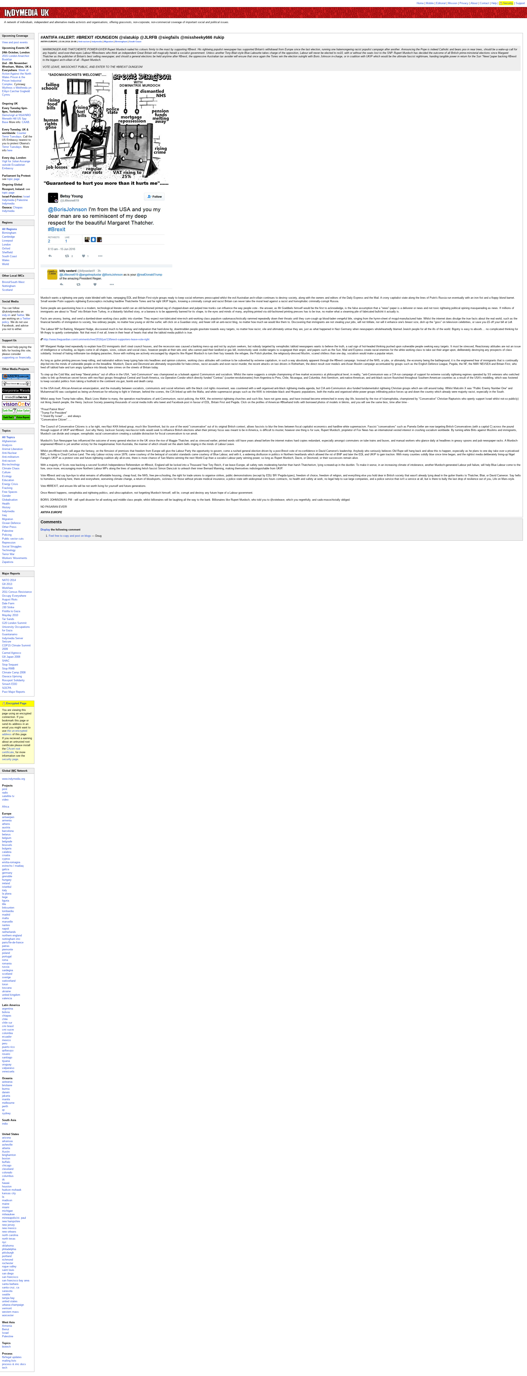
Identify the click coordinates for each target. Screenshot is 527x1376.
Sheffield (7, 252)
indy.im (6, 315)
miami (5, 1207)
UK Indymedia (39, 10)
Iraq (4, 515)
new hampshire (11, 1221)
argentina (7, 1008)
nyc (4, 1242)
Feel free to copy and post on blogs (70, 535)
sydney (6, 1113)
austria (6, 827)
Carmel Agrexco (11, 652)
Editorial (441, 3)
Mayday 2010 (10, 615)
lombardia (8, 911)
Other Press (9, 526)
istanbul (6, 886)
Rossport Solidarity (13, 680)
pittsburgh (8, 1252)
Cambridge (8, 236)
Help (494, 3)
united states (9, 1301)
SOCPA (6, 687)
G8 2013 (7, 584)
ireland (6, 883)
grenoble (7, 876)
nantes (6, 925)
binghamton (9, 1154)
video (5, 799)
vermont (7, 1308)
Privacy (464, 3)
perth (5, 1106)
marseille (7, 921)
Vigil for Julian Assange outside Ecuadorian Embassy (16, 165)
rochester (7, 1263)
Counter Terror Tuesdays (14, 134)
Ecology (7, 476)
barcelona (8, 830)
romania (7, 963)
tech (4, 1367)
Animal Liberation (12, 449)
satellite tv (8, 796)
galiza (5, 869)
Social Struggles (12, 546)
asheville (7, 1144)
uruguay (7, 1064)
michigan (7, 1210)
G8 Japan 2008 (11, 656)
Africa (5, 806)
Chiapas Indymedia (12, 209)
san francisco (10, 1277)
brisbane (7, 1085)
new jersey (8, 1224)
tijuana (6, 1061)
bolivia (6, 1012)
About (474, 3)
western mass (10, 1311)
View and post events (15, 42)
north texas (8, 1238)
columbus (8, 1176)
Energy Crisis (10, 484)
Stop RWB (8, 668)
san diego (8, 1273)
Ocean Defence (11, 523)
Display (45, 529)
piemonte (7, 949)
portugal (7, 956)
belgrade (7, 841)
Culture (6, 472)
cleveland (7, 1169)
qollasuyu (7, 1050)
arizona (6, 1137)
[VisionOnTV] (16, 405)
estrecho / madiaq (12, 865)
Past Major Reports (13, 691)
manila (6, 1099)
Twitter (20, 315)
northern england (12, 935)
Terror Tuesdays (11, 146)
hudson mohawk (11, 1189)
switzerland (8, 980)
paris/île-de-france (12, 942)
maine (5, 1203)
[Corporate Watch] (16, 392)
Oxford (6, 248)
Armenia (7, 1325)
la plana (6, 893)
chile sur (7, 1022)
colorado (7, 1172)
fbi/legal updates (12, 1357)
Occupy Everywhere (14, 595)
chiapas (6, 1015)
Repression (8, 542)
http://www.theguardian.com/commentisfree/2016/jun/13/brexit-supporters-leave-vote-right (96, 339)
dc (3, 1179)
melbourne (8, 1102)
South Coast (135, 41)
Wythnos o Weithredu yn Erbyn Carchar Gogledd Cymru (16, 91)
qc (3, 1109)
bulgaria (6, 848)
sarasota (7, 1291)
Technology (9, 550)
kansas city (9, 1193)
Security (508, 3)
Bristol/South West (13, 282)
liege (5, 897)
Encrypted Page (16, 703)
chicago (6, 1165)
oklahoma (8, 1245)
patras (5, 945)
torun (5, 984)
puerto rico (8, 1046)
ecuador (7, 1036)
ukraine (6, 991)
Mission (452, 3)
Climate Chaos (11, 468)
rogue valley (9, 1266)
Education (8, 480)
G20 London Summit (14, 623)
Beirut (5, 1329)
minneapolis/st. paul (14, 1217)
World (5, 264)
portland (7, 1256)
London (6, 244)
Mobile (430, 3)
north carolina (10, 1235)
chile (5, 1019)
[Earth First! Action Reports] (16, 419)
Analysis (7, 445)
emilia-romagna (11, 862)
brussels (7, 844)
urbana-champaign (13, 1304)
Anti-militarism (10, 456)
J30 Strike (8, 607)
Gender (6, 495)
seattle (6, 1294)
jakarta (6, 1095)
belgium (6, 837)
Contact (484, 3)
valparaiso (8, 1068)
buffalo (6, 1161)
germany (7, 872)
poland (6, 953)
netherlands (9, 931)
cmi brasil (8, 1026)
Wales (5, 260)
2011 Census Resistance (17, 591)
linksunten (8, 907)
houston (7, 1186)
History (6, 507)
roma (5, 960)
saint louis (8, 1270)
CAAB (25, 122)
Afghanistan (9, 441)
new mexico (9, 1228)
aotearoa (7, 1081)
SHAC (5, 660)
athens (6, 823)
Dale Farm (8, 603)
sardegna (7, 970)
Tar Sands (8, 619)
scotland (7, 973)
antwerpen (8, 817)
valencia (7, 998)
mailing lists (9, 1360)
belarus (6, 834)
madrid (6, 914)
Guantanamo (9, 634)
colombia (7, 1033)
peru (4, 1043)
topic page (13, 179)
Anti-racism (84, 41)
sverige (6, 977)
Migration (108, 41)
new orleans (9, 1231)
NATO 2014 (9, 580)
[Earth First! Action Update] (16, 412)
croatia (6, 855)
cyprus (6, 858)
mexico (6, 1040)
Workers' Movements (14, 558)
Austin (6, 1151)
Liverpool (7, 240)
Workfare (7, 587)
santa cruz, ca (10, 1287)
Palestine (7, 530)
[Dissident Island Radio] (16, 385)
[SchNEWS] (16, 378)
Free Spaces (9, 491)
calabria (6, 852)
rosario (6, 1053)
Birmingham (121, 41)
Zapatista (7, 562)
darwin (6, 1092)
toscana (7, 987)
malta (5, 918)
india (5, 1123)
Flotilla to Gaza (11, 611)
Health (6, 503)
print (4, 789)
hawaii (5, 1183)
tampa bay (8, 1298)
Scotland (7, 289)
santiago (7, 1057)
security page (10, 759)
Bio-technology (11, 464)
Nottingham (9, 286)
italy (4, 890)
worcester (8, 1315)
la (3, 1196)
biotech (6, 1346)
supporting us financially (16, 357)
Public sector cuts (13, 538)
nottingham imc (11, 938)
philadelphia (9, 1249)
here (9, 150)
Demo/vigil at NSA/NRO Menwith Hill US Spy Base (16, 119)
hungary (7, 879)
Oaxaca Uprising (12, 676)
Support (520, 3)
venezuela (8, 1071)
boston (6, 1158)
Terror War (8, 554)
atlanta (6, 1148)
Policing (7, 534)
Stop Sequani (10, 664)
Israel (5, 1332)
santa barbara (10, 1284)
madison (7, 1200)
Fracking (7, 488)
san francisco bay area (15, 1280)
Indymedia (97, 41)
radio (5, 792)
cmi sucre (8, 1029)
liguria (5, 900)
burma (5, 1088)
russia (5, 966)
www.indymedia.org (13, 778)
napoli (5, 928)
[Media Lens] (16, 398)
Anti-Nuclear (9, 452)
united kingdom (11, 994)
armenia (7, 820)
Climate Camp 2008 (14, 672)
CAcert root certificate (11, 750)
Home (420, 3)
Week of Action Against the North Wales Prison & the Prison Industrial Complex (16, 77)
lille (4, 904)
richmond (7, 1259)
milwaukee (8, 1214)
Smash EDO (9, 684)
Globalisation (9, 499)
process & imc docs (14, 1364)
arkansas (7, 1141)
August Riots (9, 599)
